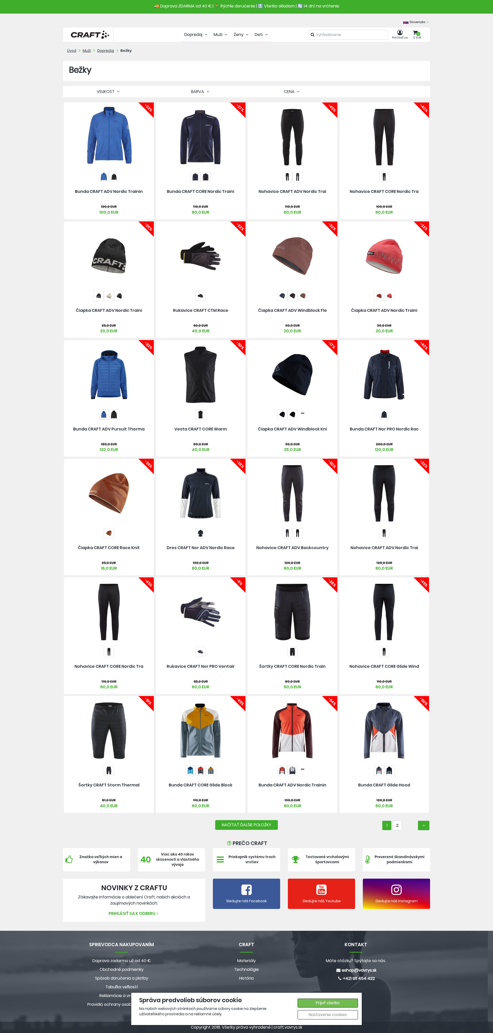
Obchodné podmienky (122, 969)
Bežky (126, 50)
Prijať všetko (328, 1003)
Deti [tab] (259, 34)
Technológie (246, 969)
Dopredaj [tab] (193, 34)
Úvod (71, 50)
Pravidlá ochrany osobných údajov (121, 1004)
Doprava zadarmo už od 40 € (121, 961)
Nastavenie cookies (328, 1015)
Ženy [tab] (239, 34)
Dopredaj (105, 50)
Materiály (246, 961)
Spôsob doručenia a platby (121, 978)
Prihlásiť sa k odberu (132, 913)
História (246, 978)
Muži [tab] (218, 34)
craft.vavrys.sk (287, 1027)
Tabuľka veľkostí (121, 987)
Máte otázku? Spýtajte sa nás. (356, 961)
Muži (87, 50)
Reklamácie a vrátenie (121, 996)
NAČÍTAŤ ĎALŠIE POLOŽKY (246, 825)
